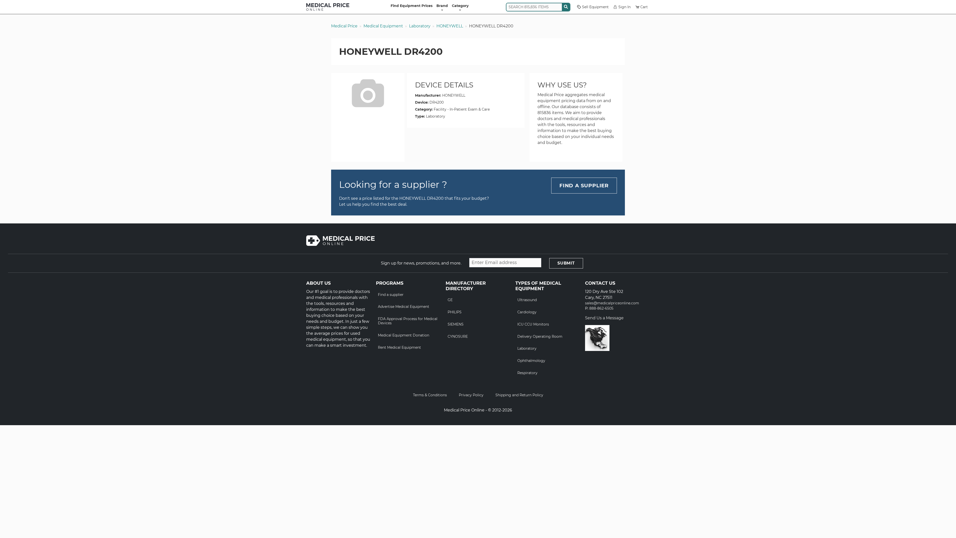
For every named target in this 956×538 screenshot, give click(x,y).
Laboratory (419, 26)
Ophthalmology (531, 360)
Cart (644, 7)
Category (460, 5)
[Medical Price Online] (327, 7)
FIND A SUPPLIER (584, 186)
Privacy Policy (471, 395)
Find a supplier (391, 294)
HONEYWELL (449, 26)
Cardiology (527, 312)
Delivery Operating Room (539, 336)
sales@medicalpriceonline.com (612, 303)
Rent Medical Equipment (399, 347)
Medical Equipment (383, 26)
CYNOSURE (458, 336)
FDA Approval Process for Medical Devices (407, 321)
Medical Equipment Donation (403, 335)
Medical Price (344, 26)
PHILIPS (455, 312)
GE (450, 300)
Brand (442, 5)
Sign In (624, 7)
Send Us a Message (604, 318)
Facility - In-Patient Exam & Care (462, 109)
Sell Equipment (595, 7)
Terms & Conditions (430, 395)
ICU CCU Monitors (533, 324)
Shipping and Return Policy (519, 395)
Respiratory (527, 373)
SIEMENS (456, 324)
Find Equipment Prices (411, 5)
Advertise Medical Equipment (403, 306)
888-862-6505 (601, 308)
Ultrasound (527, 300)
